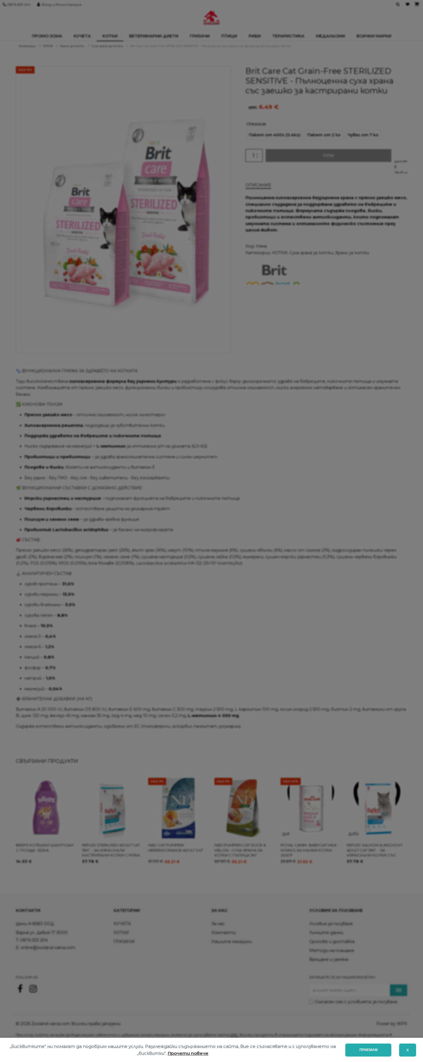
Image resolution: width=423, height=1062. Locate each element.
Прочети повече (188, 1053)
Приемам (368, 1050)
